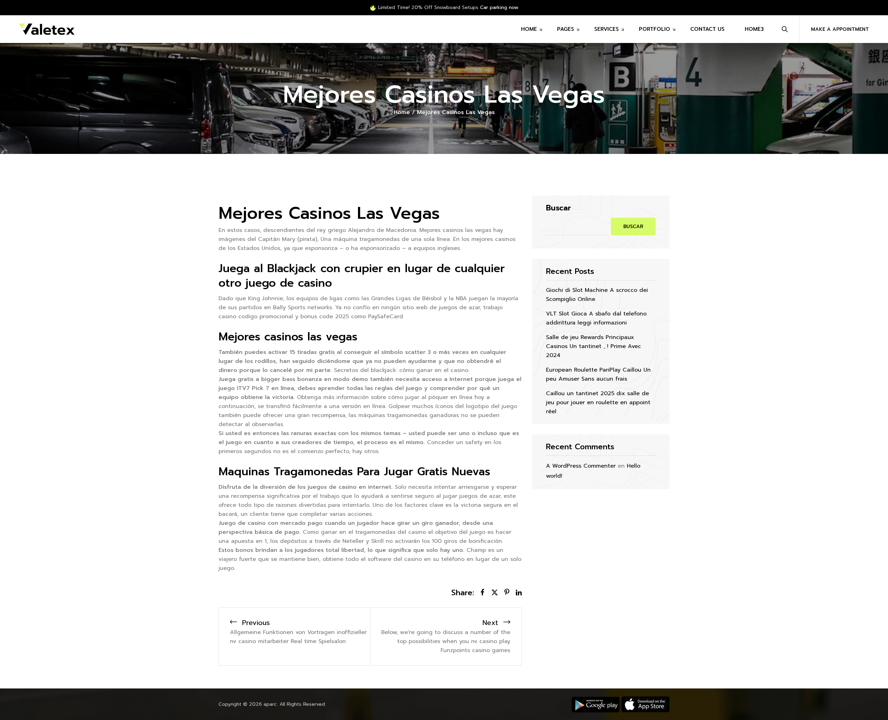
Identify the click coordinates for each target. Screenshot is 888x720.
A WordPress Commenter (581, 466)
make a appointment (840, 29)
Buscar (558, 207)
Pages (565, 29)
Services (606, 29)
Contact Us (707, 29)
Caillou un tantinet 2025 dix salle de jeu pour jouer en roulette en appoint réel (598, 402)
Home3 (754, 29)
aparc (270, 704)
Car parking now (499, 7)
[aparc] (47, 29)
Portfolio (654, 29)
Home (529, 29)
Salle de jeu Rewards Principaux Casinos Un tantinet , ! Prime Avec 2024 (593, 346)
